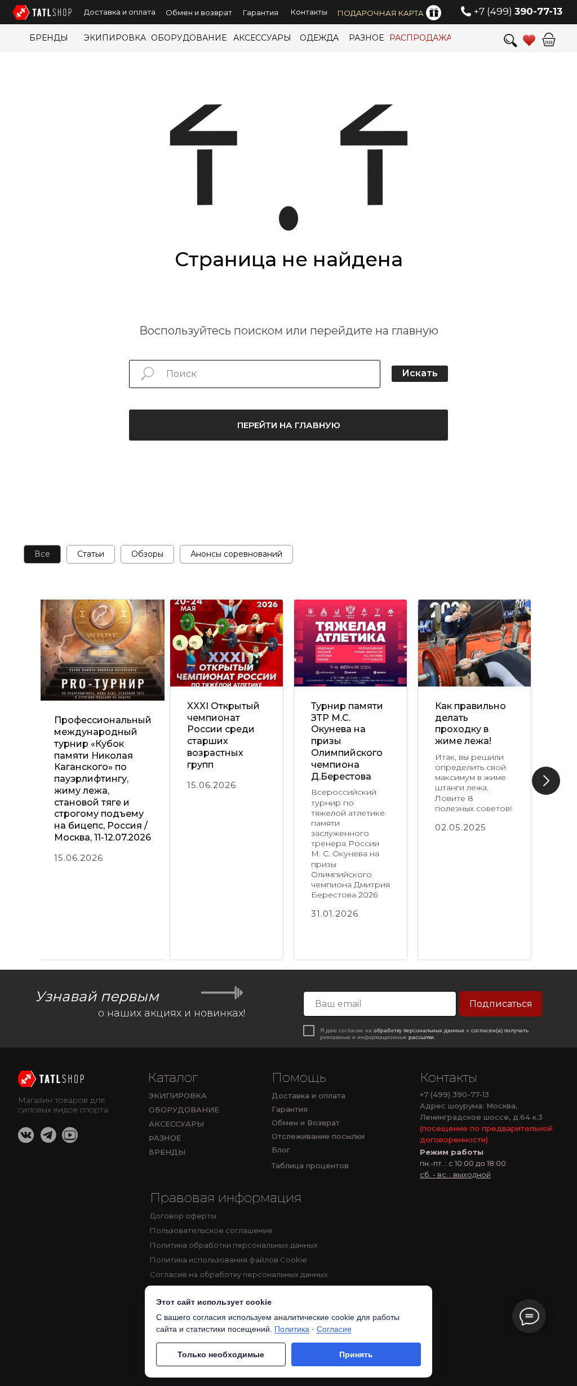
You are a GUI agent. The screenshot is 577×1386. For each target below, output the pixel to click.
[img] (52, 1079)
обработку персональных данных (419, 1030)
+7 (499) (517, 11)
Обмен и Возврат (306, 1122)
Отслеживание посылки (318, 1136)
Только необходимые (220, 1354)
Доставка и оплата (308, 1095)
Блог (281, 1149)
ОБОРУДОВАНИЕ (184, 1109)
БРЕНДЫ (167, 1151)
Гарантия (290, 1109)
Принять (356, 1354)
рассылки (421, 1037)
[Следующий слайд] (546, 781)
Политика (291, 1329)
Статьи (90, 554)
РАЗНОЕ (165, 1138)
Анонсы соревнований (236, 554)
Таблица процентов (310, 1165)
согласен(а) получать (500, 1030)
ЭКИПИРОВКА (178, 1095)
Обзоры (147, 554)
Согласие (334, 1329)
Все (42, 554)
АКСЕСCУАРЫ (176, 1123)
